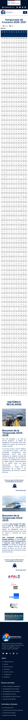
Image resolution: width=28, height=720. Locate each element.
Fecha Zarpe (14, 32)
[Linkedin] (13, 653)
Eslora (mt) (19, 32)
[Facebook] (3, 653)
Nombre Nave (5, 32)
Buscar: (3, 28)
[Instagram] (17, 653)
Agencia (21, 32)
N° (2, 32)
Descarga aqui (21, 490)
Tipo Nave (7, 32)
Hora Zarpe (17, 32)
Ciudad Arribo (26, 32)
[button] (25, 12)
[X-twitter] (10, 653)
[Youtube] (6, 653)
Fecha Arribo (9, 32)
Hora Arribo (12, 32)
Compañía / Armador (24, 32)
